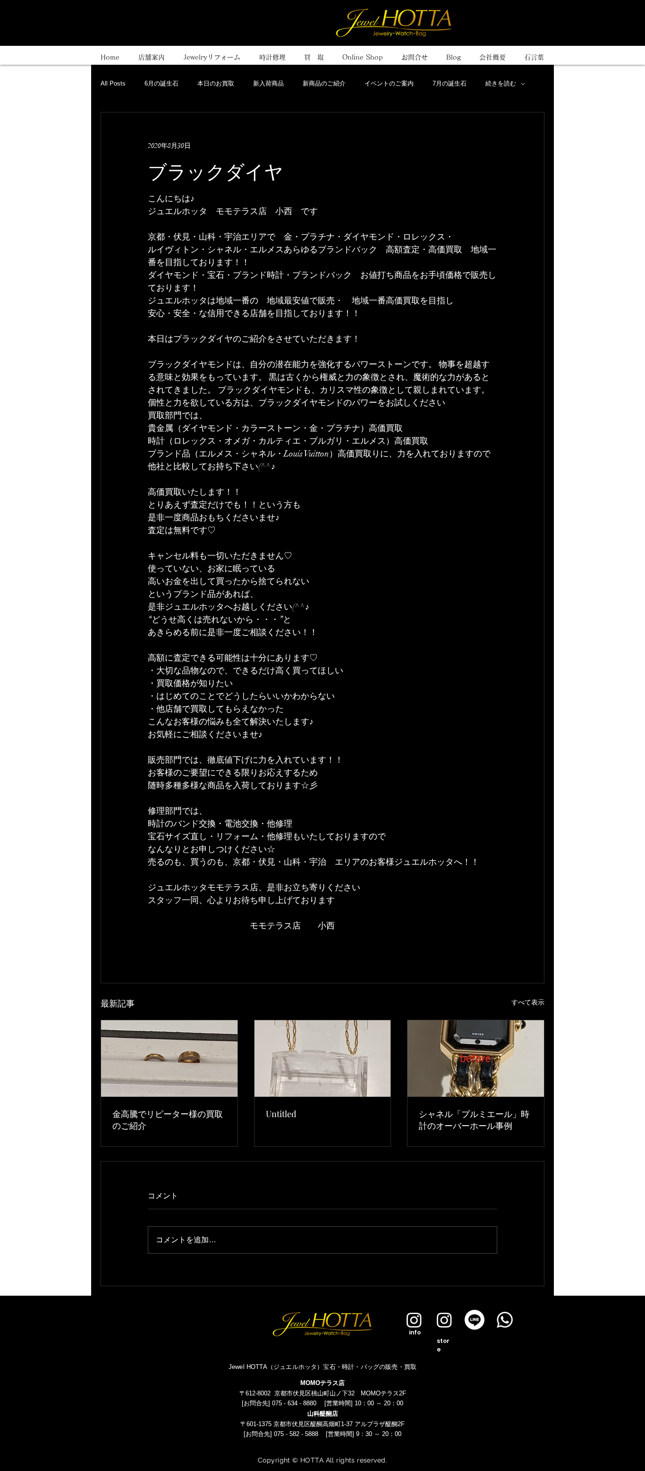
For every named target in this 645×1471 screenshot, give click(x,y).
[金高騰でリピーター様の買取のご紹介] (169, 1058)
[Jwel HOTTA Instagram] (444, 1320)
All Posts (113, 83)
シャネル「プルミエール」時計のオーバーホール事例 (474, 1119)
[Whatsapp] (505, 1320)
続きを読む (500, 83)
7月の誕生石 (450, 83)
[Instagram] (414, 1320)
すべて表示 (527, 1002)
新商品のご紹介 (324, 83)
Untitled (281, 1113)
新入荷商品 (268, 83)
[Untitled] (323, 1058)
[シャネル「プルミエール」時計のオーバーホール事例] (475, 1058)
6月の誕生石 (161, 83)
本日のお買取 (215, 83)
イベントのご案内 (389, 83)
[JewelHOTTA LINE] (474, 1320)
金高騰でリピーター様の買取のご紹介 (167, 1119)
